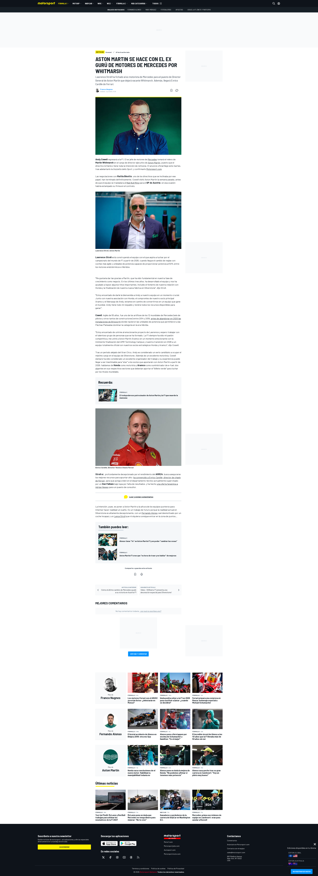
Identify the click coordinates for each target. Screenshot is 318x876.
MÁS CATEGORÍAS (138, 3)
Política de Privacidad (175, 868)
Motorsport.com (154, 169)
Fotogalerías (166, 10)
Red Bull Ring (132, 182)
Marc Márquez (151, 10)
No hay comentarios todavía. (138, 611)
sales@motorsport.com (236, 852)
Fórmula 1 (62, 3)
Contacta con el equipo (236, 848)
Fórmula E (121, 3)
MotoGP (76, 3)
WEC (109, 3)
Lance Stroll (119, 516)
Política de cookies (158, 868)
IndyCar (88, 3)
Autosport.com (170, 850)
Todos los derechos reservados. (170, 872)
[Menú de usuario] (278, 3)
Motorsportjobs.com (171, 846)
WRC (99, 3)
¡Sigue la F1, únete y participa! (199, 10)
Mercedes (152, 159)
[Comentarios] (177, 90)
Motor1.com (168, 842)
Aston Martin (154, 162)
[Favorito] (171, 90)
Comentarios (232, 840)
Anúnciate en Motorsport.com (238, 844)
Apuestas (179, 10)
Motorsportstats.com (172, 854)
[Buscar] (273, 3)
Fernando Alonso (134, 10)
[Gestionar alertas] (141, 574)
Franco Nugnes (106, 89)
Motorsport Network (148, 872)
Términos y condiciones (140, 868)
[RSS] (138, 857)
